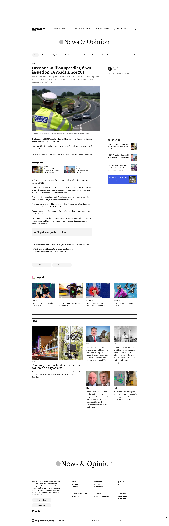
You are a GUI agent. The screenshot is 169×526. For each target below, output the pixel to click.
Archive (97, 494)
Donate (94, 55)
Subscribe (105, 55)
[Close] (166, 518)
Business (45, 55)
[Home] (42, 29)
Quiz (85, 55)
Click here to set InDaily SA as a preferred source (53, 249)
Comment (62, 265)
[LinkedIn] (39, 511)
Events (76, 55)
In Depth (66, 55)
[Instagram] (36, 511)
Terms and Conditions (81, 494)
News (35, 55)
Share (41, 265)
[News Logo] (84, 42)
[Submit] (88, 232)
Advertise (76, 496)
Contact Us (122, 494)
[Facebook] (33, 511)
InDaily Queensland (102, 496)
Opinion (55, 55)
